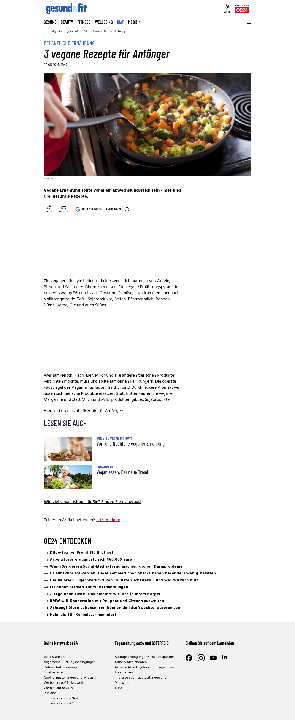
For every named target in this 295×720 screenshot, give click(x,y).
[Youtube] (213, 657)
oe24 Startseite (55, 657)
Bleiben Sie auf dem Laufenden (210, 643)
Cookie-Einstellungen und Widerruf (70, 678)
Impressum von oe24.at (61, 698)
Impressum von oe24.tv (61, 703)
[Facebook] (189, 657)
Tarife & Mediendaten (131, 662)
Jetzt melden (108, 520)
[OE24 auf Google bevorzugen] (127, 209)
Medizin (134, 22)
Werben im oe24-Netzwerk (64, 683)
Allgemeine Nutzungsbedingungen (70, 662)
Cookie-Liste (53, 672)
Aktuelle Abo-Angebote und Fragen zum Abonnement (145, 670)
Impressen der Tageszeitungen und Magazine (141, 680)
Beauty (67, 22)
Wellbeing (104, 22)
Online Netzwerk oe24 (61, 643)
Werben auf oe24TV (58, 688)
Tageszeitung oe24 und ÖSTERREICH (143, 643)
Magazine (57, 31)
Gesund (50, 22)
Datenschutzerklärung (60, 667)
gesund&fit (73, 31)
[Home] (45, 31)
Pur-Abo (50, 693)
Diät (120, 22)
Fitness (84, 22)
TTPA (118, 688)
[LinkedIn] (225, 657)
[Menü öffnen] (248, 22)
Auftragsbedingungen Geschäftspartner (144, 657)
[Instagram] (201, 657)
